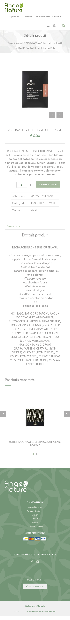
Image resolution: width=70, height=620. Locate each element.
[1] (33, 454)
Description (13, 226)
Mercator (41, 606)
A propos (14, 16)
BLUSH (59, 42)
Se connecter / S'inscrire (48, 16)
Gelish (35, 514)
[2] (36, 454)
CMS (16, 611)
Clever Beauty (34, 511)
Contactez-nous (35, 586)
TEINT (50, 42)
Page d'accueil (15, 43)
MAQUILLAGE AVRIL (35, 42)
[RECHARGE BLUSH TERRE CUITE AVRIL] (35, 67)
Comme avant (35, 526)
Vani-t (35, 518)
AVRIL (34, 210)
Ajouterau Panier (35, 417)
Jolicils (35, 522)
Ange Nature (35, 507)
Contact (27, 16)
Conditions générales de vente (41, 611)
